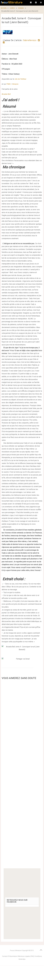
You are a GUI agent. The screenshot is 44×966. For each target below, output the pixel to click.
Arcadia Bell (6, 94)
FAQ (32, 956)
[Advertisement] (22, 774)
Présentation (12, 956)
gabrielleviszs (29, 40)
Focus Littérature (15, 950)
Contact (4, 956)
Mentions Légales (24, 956)
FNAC (8, 84)
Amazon (15, 84)
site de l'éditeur (20, 79)
